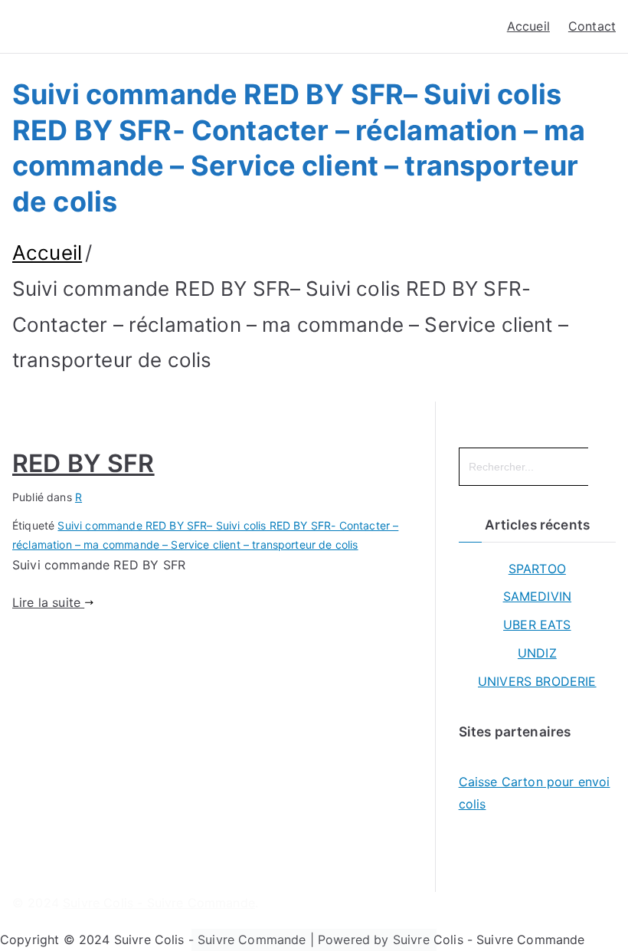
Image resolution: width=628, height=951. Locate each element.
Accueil (528, 26)
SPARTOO (537, 568)
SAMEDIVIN (537, 596)
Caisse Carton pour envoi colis (534, 793)
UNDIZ (537, 653)
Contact (592, 26)
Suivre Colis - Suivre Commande (159, 902)
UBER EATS (537, 624)
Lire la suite (48, 602)
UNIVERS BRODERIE (537, 681)
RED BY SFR (83, 463)
